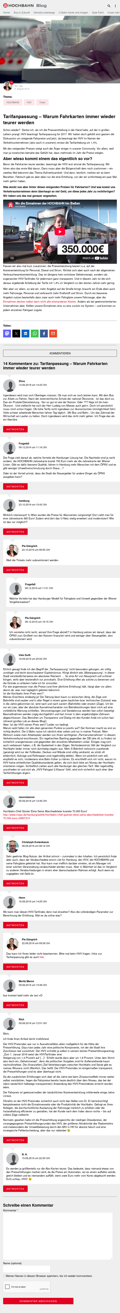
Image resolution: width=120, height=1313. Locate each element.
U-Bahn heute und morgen (73, 12)
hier (42, 957)
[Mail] (53, 333)
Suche (109, 6)
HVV (29, 102)
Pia (20, 85)
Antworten (15, 429)
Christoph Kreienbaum (35, 842)
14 (11, 82)
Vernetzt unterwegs (44, 12)
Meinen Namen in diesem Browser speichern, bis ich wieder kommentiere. (48, 1275)
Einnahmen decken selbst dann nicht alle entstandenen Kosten (39, 301)
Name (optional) (12, 1263)
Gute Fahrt (98, 12)
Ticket (42, 102)
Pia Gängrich (29, 546)
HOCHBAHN (25, 5)
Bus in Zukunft (22, 12)
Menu (115, 6)
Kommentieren (60, 353)
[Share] (7, 333)
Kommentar (10, 1210)
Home (6, 12)
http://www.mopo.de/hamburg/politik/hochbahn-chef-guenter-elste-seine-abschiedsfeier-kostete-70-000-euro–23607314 (58, 816)
